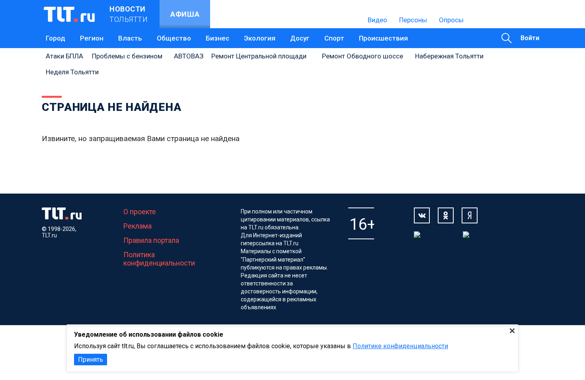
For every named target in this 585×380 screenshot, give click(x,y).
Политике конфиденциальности (400, 346)
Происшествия (383, 38)
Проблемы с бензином (127, 56)
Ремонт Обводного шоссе (362, 56)
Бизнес (217, 38)
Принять (90, 359)
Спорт (334, 38)
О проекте (139, 211)
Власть (130, 38)
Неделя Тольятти (72, 72)
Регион (91, 38)
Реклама (137, 226)
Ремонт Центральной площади (258, 56)
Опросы (451, 20)
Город (55, 38)
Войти (530, 38)
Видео (377, 20)
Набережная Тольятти (449, 56)
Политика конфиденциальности (159, 258)
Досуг (300, 38)
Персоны (413, 20)
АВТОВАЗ (188, 56)
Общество (174, 38)
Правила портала (151, 240)
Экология (259, 38)
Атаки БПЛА (64, 56)
